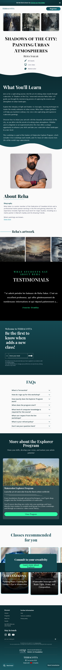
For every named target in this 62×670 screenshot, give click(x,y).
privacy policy (10, 362)
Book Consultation (53, 665)
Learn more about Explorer (31, 566)
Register (53, 9)
